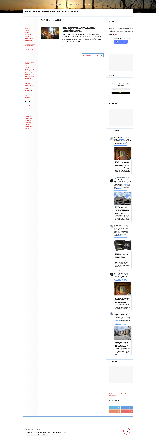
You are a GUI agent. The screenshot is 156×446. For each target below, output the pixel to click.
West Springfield (29, 38)
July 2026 (27, 107)
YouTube (124, 411)
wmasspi (75, 44)
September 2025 (29, 128)
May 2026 (27, 112)
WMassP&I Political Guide (48, 11)
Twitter (111, 407)
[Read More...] (63, 44)
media (26, 47)
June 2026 (27, 109)
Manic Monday (28, 26)
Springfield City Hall (29, 58)
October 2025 (28, 126)
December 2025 (28, 122)
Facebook (124, 407)
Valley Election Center (63, 11)
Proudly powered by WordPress (31, 434)
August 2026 (28, 105)
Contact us (120, 95)
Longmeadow (28, 36)
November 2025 (29, 124)
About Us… (28, 11)
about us (115, 34)
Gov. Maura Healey (29, 76)
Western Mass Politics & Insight (53, 4)
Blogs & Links (74, 11)
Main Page (27, 24)
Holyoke (27, 30)
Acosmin (46, 434)
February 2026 (28, 118)
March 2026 (28, 116)
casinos (27, 32)
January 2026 (28, 120)
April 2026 (27, 114)
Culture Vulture (28, 34)
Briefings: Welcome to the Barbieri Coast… (78, 29)
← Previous (87, 55)
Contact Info (36, 11)
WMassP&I (33, 429)
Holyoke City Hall (29, 60)
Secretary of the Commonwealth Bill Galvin (29, 87)
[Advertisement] (121, 62)
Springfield (27, 28)
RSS (110, 411)
